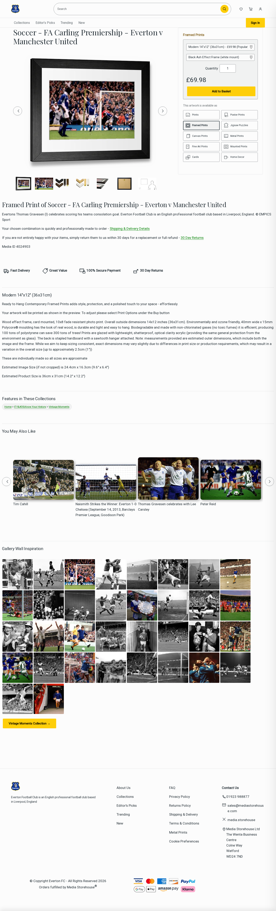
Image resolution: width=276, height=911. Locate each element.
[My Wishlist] (241, 8)
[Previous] (17, 110)
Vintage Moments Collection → (29, 723)
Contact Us (230, 788)
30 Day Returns (192, 238)
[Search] (224, 9)
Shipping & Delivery (183, 814)
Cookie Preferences (184, 841)
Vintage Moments (59, 406)
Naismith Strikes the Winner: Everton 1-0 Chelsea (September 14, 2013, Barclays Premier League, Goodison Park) (106, 509)
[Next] (162, 110)
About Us (124, 788)
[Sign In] (260, 8)
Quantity (211, 68)
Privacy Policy (179, 797)
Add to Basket (221, 91)
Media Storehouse (81, 887)
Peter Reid (208, 504)
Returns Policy (180, 805)
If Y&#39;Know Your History (30, 406)
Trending (67, 23)
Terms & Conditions (184, 823)
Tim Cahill (20, 504)
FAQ (172, 788)
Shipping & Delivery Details (130, 229)
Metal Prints (178, 832)
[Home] (29, 8)
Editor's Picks (45, 23)
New (81, 23)
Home (8, 406)
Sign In (255, 23)
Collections (22, 23)
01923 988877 (237, 797)
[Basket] (250, 8)
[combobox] (137, 9)
